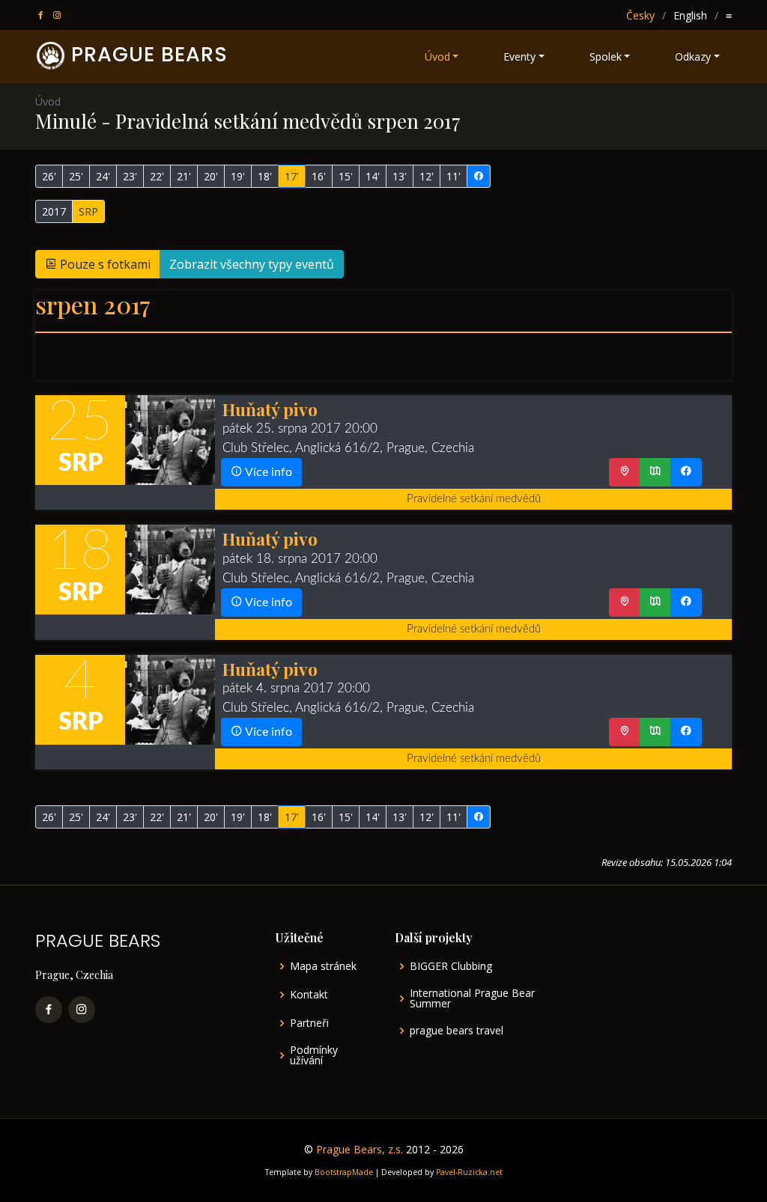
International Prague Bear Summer (472, 998)
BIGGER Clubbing (451, 966)
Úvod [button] (437, 56)
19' (238, 176)
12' (426, 176)
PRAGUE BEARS (149, 54)
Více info (267, 472)
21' (184, 176)
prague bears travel (456, 1030)
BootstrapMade (344, 1172)
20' (211, 176)
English (690, 15)
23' (130, 176)
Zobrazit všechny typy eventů (251, 264)
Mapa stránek (323, 966)
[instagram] (58, 15)
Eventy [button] (519, 56)
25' (76, 176)
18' (265, 176)
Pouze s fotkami (104, 264)
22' (157, 176)
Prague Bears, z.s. (359, 1149)
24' (103, 176)
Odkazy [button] (693, 56)
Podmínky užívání (314, 1055)
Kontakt (309, 994)
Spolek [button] (605, 56)
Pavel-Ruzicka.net (469, 1172)
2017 (54, 211)
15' (346, 176)
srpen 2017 (93, 304)
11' (453, 176)
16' (319, 176)
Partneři (309, 1023)
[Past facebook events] (479, 176)
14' (373, 176)
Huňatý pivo (270, 409)
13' (399, 176)
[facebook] (42, 15)
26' (49, 176)
